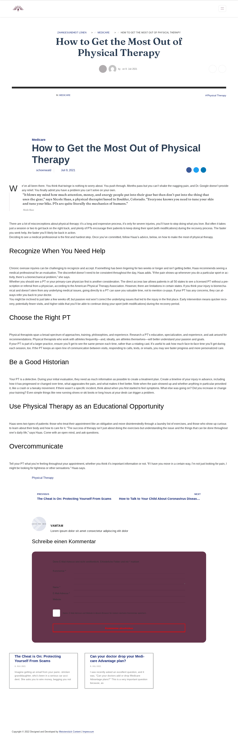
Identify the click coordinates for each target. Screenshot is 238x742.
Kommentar (59, 571)
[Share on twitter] (196, 170)
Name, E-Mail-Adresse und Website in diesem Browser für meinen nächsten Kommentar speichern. (105, 613)
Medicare (64, 95)
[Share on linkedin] (203, 170)
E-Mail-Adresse (61, 593)
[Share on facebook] (189, 170)
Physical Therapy (216, 95)
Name (56, 587)
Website (57, 599)
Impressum (88, 731)
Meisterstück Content (70, 731)
